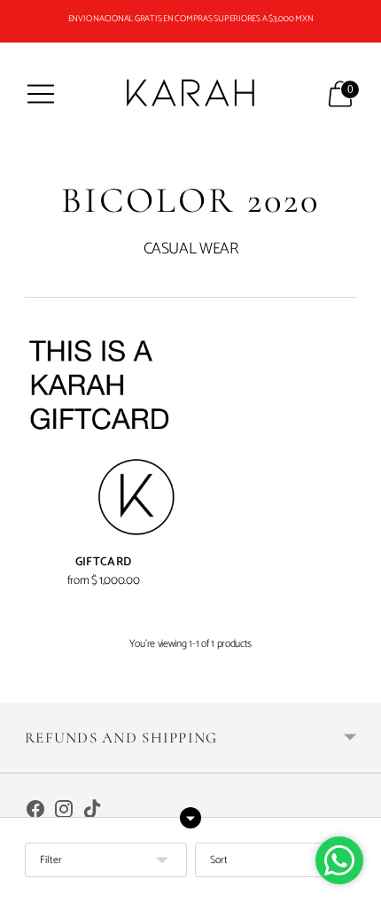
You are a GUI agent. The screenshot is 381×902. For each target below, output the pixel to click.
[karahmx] (190, 94)
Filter (51, 859)
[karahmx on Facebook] (35, 812)
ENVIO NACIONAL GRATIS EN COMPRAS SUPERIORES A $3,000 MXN (191, 19)
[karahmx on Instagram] (63, 812)
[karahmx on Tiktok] (92, 812)
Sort (219, 859)
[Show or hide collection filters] (190, 818)
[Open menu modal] (41, 94)
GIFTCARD (103, 562)
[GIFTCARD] (103, 437)
